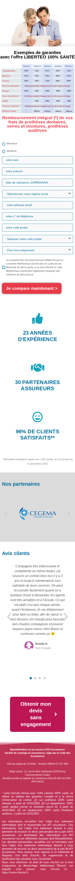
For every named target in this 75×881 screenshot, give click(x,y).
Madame (12, 150)
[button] (6, 513)
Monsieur (12, 143)
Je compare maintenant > (31, 288)
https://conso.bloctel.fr (15, 872)
